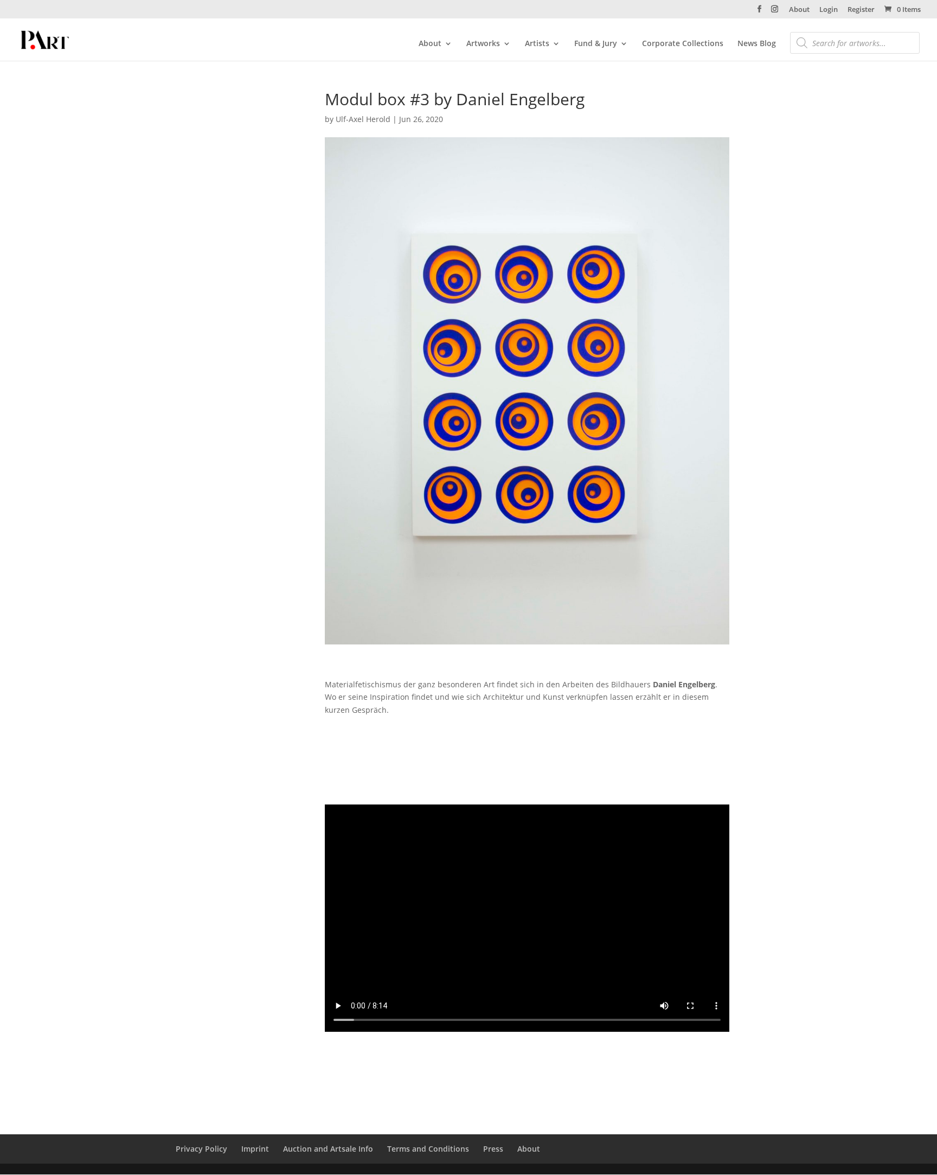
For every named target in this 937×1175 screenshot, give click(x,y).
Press (493, 1149)
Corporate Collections (682, 44)
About (799, 10)
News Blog (756, 44)
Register (861, 10)
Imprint (255, 1149)
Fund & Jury (595, 44)
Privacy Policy (201, 1149)
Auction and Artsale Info (328, 1149)
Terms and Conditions (428, 1149)
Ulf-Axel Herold (363, 119)
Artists (537, 44)
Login (828, 10)
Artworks (483, 44)
